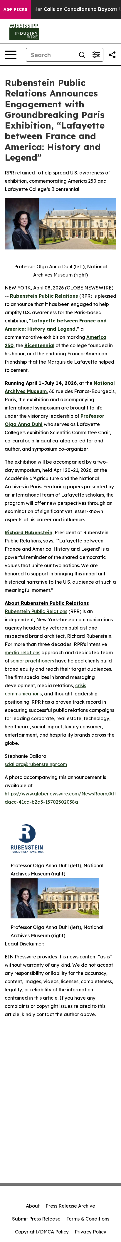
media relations (22, 652)
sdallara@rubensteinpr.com (36, 764)
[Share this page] (112, 55)
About (33, 1206)
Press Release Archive (70, 1206)
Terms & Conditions (87, 1219)
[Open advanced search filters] (96, 54)
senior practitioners (32, 661)
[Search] (82, 54)
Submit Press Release (36, 1219)
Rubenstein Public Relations (36, 611)
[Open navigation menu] (10, 55)
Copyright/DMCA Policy (42, 1232)
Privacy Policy (90, 1232)
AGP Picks (15, 9)
